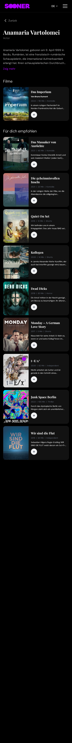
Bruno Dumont (41, 96)
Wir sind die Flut (43, 433)
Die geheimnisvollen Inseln (45, 180)
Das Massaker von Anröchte (43, 144)
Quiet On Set (40, 216)
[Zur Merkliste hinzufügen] (34, 115)
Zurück (12, 20)
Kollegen (37, 252)
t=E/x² (35, 361)
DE (53, 6)
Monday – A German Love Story (45, 325)
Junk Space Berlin (43, 397)
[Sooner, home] (17, 6)
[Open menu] (65, 6)
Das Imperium (41, 92)
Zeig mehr (9, 68)
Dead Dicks (39, 289)
